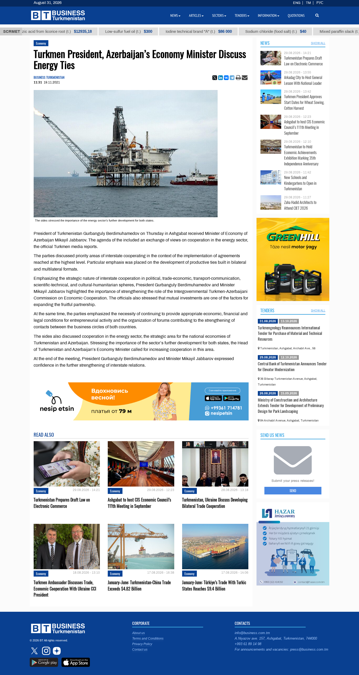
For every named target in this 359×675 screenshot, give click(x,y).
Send (293, 490)
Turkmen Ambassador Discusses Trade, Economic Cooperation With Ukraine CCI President (65, 588)
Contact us (139, 649)
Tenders (267, 310)
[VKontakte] (226, 77)
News (265, 43)
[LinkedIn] (220, 77)
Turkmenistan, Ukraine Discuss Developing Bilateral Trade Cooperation (215, 503)
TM (308, 3)
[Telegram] (232, 77)
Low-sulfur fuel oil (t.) (111, 31)
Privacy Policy (142, 644)
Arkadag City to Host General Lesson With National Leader (303, 80)
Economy (41, 43)
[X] (214, 77)
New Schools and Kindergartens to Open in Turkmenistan (300, 183)
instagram (45, 651)
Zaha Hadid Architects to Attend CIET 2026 (300, 205)
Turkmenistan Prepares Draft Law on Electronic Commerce (62, 503)
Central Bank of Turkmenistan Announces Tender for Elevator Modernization (292, 366)
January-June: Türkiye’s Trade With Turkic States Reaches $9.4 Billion (214, 585)
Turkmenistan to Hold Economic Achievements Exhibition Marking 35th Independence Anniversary (301, 155)
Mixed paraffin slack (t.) (329, 31)
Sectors (218, 15)
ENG (296, 3)
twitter (35, 651)
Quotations (296, 15)
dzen (56, 651)
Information (267, 15)
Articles (195, 15)
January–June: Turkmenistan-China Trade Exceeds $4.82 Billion (139, 585)
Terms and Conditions (147, 638)
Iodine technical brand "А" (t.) (182, 31)
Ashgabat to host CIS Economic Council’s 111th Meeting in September (139, 503)
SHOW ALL (318, 43)
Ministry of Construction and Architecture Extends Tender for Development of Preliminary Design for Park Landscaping (291, 405)
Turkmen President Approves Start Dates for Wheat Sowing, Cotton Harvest (304, 102)
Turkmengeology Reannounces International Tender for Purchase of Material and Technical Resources (290, 333)
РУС (319, 3)
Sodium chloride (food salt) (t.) (258, 31)
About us (138, 633)
